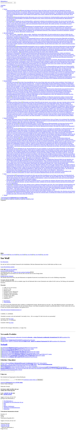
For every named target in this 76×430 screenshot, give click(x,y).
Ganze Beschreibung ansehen (7, 266)
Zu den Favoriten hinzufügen (7, 270)
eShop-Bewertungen (6, 309)
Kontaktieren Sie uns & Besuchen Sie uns (13, 402)
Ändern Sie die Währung (11, 269)
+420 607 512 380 (8, 393)
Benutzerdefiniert (8, 80)
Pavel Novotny (31, 340)
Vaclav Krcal (27, 350)
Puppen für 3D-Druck (9, 118)
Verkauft (3, 197)
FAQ (5, 405)
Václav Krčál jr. (43, 363)
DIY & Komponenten (9, 33)
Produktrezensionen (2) (16, 309)
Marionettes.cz (4, 1)
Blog (5, 403)
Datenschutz (6, 409)
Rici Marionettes (4, 261)
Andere (32, 349)
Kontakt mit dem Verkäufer (7, 276)
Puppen (5, 9)
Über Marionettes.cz (8, 401)
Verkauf (5, 195)
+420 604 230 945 (7, 394)
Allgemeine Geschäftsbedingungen (12, 407)
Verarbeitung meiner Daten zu (30, 379)
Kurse (5, 173)
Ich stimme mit (26, 379)
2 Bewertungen (7, 302)
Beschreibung (7, 300)
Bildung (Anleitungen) (9, 406)
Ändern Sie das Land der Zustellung (21, 272)
